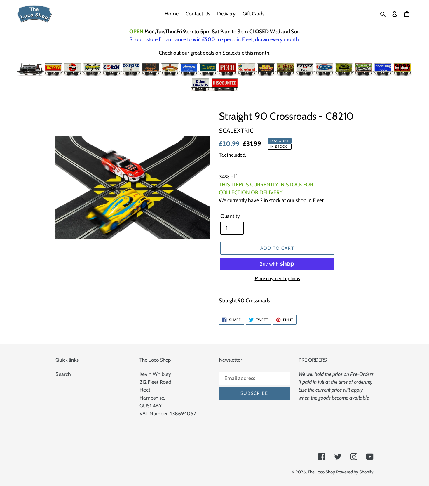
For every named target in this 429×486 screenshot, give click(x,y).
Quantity (230, 216)
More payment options (277, 278)
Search (63, 374)
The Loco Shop (321, 472)
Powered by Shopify (355, 472)
